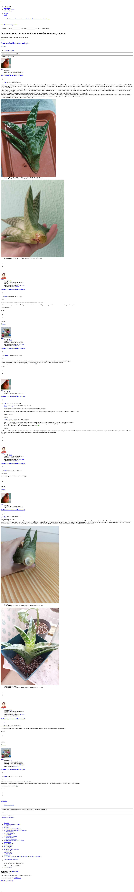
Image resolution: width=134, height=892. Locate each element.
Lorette (2, 338)
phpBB (11, 875)
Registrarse (14, 25)
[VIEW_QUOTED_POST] (12, 406)
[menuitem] (7, 6)
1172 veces (21, 344)
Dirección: (36, 809)
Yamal (2, 279)
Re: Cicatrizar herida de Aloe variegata (13, 289)
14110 (10, 281)
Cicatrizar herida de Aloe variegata (15, 43)
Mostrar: (4, 809)
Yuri (2, 69)
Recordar (38, 28)
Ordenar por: (20, 809)
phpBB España (17, 878)
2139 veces (21, 285)
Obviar (2, 39)
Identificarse (4, 25)
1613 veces (16, 345)
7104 (10, 340)
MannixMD (15, 871)
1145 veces (16, 286)
